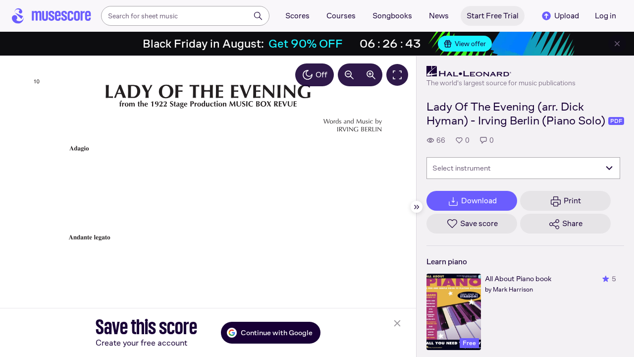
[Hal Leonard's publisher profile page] (501, 71)
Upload (566, 15)
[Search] (258, 15)
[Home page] (51, 16)
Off (321, 74)
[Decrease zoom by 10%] (349, 75)
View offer (470, 44)
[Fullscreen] (397, 75)
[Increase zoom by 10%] (371, 75)
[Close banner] (617, 44)
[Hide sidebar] (417, 207)
